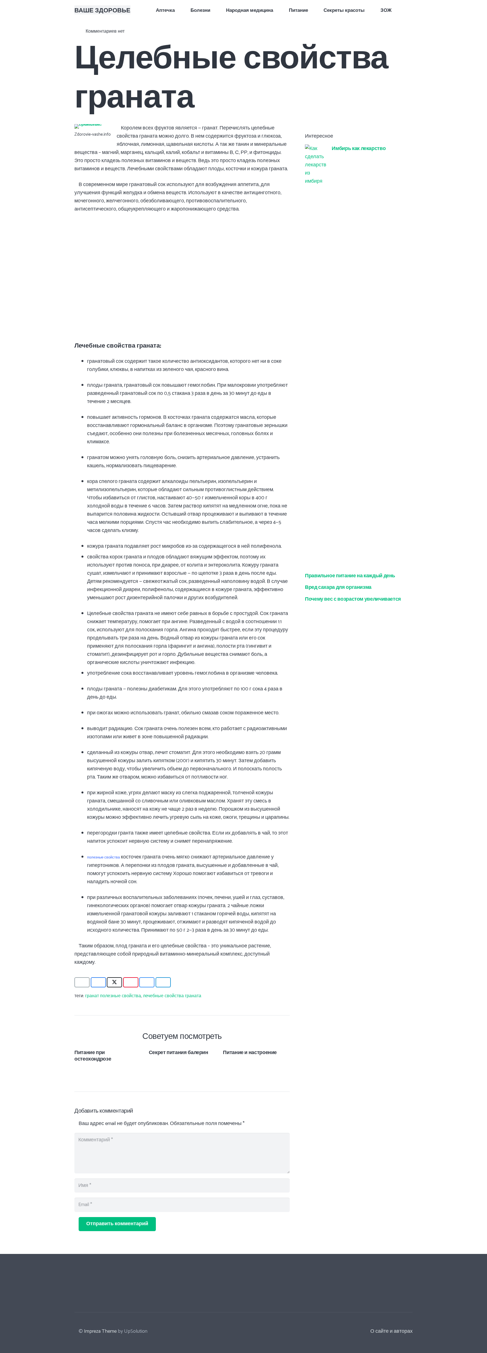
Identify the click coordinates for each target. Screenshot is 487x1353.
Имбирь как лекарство (359, 147)
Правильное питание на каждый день (350, 574)
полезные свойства (103, 857)
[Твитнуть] (114, 982)
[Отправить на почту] (82, 982)
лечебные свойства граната (172, 996)
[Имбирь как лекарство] (315, 148)
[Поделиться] (98, 982)
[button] (409, 10)
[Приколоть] (130, 982)
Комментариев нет (105, 31)
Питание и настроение (250, 1051)
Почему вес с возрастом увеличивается (353, 598)
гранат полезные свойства (113, 996)
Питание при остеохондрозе (92, 1055)
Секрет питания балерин (178, 1051)
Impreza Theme (100, 1331)
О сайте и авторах (391, 1331)
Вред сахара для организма (338, 586)
